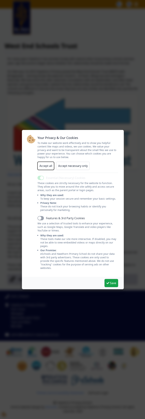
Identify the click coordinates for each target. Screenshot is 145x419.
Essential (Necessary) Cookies (65, 178)
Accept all (45, 166)
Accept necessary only (73, 166)
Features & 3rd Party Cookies (65, 218)
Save (112, 283)
